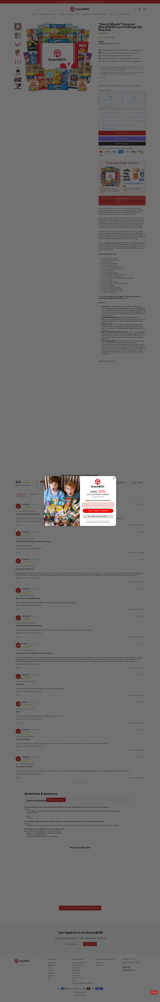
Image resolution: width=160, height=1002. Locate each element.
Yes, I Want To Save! (98, 511)
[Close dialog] (114, 478)
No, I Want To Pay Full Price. (98, 516)
